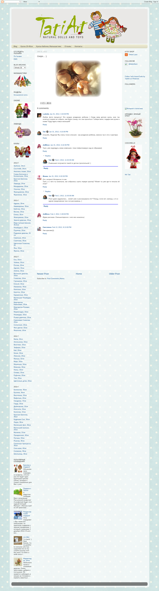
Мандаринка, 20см (21, 186)
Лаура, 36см (18, 422)
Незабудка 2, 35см (21, 227)
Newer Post (43, 274)
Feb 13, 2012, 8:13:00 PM (61, 227)
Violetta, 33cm (19, 262)
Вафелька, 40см (20, 398)
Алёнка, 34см (19, 271)
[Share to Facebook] (48, 103)
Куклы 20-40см (27, 46)
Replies (48, 156)
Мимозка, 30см (19, 367)
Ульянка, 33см (19, 189)
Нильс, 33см (18, 370)
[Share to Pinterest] (50, 103)
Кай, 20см (17, 350)
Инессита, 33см (20, 409)
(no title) (26, 537)
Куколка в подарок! (26, 466)
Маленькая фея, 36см (22, 425)
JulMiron (46, 145)
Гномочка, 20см (20, 278)
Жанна (45, 176)
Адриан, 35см (19, 203)
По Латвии (18, 56)
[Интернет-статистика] (134, 108)
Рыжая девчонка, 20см (22, 317)
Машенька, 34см (20, 364)
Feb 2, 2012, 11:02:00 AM (64, 160)
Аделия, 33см (19, 268)
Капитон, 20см (19, 292)
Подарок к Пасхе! (27, 489)
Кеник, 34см (18, 353)
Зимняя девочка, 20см (22, 220)
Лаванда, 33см (19, 183)
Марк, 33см (18, 361)
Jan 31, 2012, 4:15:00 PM (58, 132)
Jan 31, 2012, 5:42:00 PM (59, 145)
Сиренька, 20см (20, 238)
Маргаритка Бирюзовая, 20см (20, 303)
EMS (15, 59)
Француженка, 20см (21, 192)
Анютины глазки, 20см (22, 171)
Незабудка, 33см (20, 315)
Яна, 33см (18, 248)
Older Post (114, 274)
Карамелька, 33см (21, 295)
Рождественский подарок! (27, 513)
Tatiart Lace (133, 54)
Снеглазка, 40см (20, 448)
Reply (45, 124)
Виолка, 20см (19, 212)
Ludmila (46, 114)
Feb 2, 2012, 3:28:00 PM (59, 214)
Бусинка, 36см (19, 392)
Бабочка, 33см (19, 209)
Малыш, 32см (19, 359)
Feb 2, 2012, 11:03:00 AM (64, 196)
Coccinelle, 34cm (20, 169)
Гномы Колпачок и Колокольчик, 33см (21, 175)
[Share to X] (46, 103)
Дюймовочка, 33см (21, 406)
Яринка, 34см (19, 251)
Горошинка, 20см (20, 281)
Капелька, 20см (20, 289)
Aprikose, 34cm (19, 166)
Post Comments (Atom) (55, 278)
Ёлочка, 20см (19, 265)
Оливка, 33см (19, 372)
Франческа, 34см (20, 195)
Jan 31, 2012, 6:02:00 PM (58, 176)
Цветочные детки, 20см (23, 381)
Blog (15, 46)
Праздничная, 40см (21, 435)
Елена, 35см (18, 214)
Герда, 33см (18, 404)
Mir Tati (127, 174)
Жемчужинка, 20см (21, 217)
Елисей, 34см (19, 284)
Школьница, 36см (20, 454)
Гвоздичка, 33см (20, 401)
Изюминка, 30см (20, 287)
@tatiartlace (133, 64)
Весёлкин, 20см (20, 345)
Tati (44, 132)
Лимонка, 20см (19, 356)
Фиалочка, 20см (20, 330)
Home (79, 274)
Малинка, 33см (19, 432)
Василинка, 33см (20, 395)
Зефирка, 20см (19, 347)
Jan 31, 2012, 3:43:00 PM (59, 114)
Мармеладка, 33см (21, 312)
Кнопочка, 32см (20, 412)
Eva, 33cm (18, 260)
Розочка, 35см (19, 441)
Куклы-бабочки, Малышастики (48, 46)
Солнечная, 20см (20, 325)
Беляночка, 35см (20, 390)
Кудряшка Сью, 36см (22, 419)
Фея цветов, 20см (20, 328)
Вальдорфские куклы (21, 95)
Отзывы (68, 46)
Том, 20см (18, 378)
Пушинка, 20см (19, 230)
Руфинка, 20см (19, 375)
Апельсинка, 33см (20, 342)
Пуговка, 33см (19, 438)
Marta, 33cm (18, 339)
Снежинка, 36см (20, 451)
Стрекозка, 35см (20, 241)
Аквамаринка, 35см (21, 206)
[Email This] (41, 103)
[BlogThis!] (43, 103)
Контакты (78, 46)
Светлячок (47, 227)
